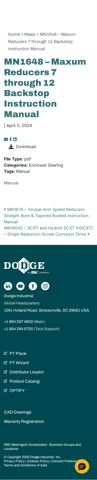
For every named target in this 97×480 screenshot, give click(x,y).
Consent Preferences (67, 461)
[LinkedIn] (15, 139)
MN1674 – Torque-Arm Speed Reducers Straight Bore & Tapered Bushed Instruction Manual (46, 215)
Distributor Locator (27, 372)
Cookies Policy (38, 461)
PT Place (18, 353)
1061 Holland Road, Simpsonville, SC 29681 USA (46, 310)
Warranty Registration (24, 421)
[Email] (6, 139)
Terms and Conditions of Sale (25, 465)
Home (14, 34)
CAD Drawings (17, 412)
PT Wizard (19, 363)
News (29, 34)
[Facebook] (10, 139)
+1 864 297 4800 (18, 322)
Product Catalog (25, 381)
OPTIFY (17, 390)
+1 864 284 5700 (18, 329)
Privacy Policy (14, 461)
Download (26, 146)
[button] (82, 466)
